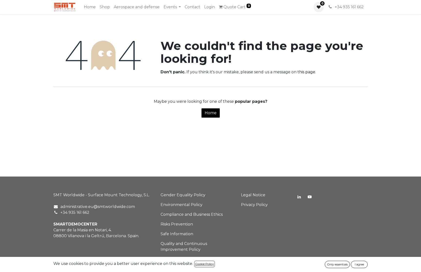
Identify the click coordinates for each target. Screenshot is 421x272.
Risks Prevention (177, 224)
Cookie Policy (204, 264)
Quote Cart (236, 6)
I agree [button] (359, 264)
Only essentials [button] (337, 264)
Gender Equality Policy (183, 195)
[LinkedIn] (299, 197)
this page (306, 72)
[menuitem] (90, 7)
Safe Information (177, 234)
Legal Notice (253, 195)
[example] (310, 197)
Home (211, 113)
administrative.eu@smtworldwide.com (97, 206)
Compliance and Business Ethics (192, 214)
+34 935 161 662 (349, 7)
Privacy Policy (254, 204)
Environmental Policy (181, 204)
